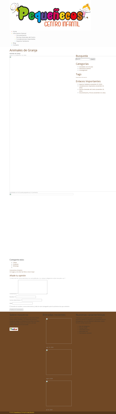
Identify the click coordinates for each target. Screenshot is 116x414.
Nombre (12, 297)
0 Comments (34, 192)
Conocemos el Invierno (16, 270)
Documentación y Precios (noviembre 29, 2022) (92, 93)
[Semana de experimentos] (59, 362)
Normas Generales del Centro (25, 37)
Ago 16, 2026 (49, 347)
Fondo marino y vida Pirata (52, 407)
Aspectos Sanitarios (22, 41)
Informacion (84, 77)
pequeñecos (27, 192)
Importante (78, 77)
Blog (14, 43)
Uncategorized (83, 70)
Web (11, 303)
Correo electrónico (16, 300)
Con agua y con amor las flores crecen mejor (22, 272)
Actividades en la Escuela (16, 192)
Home (15, 31)
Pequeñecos (17, 412)
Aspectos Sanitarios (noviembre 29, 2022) (90, 84)
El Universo (48, 345)
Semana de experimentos (52, 376)
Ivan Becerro (30, 412)
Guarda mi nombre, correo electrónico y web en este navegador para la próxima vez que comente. (40, 306)
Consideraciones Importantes (25, 39)
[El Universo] (59, 331)
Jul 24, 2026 (49, 410)
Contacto (16, 45)
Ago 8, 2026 (49, 378)
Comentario (14, 293)
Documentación (21, 35)
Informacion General (19, 33)
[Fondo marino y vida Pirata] (59, 393)
